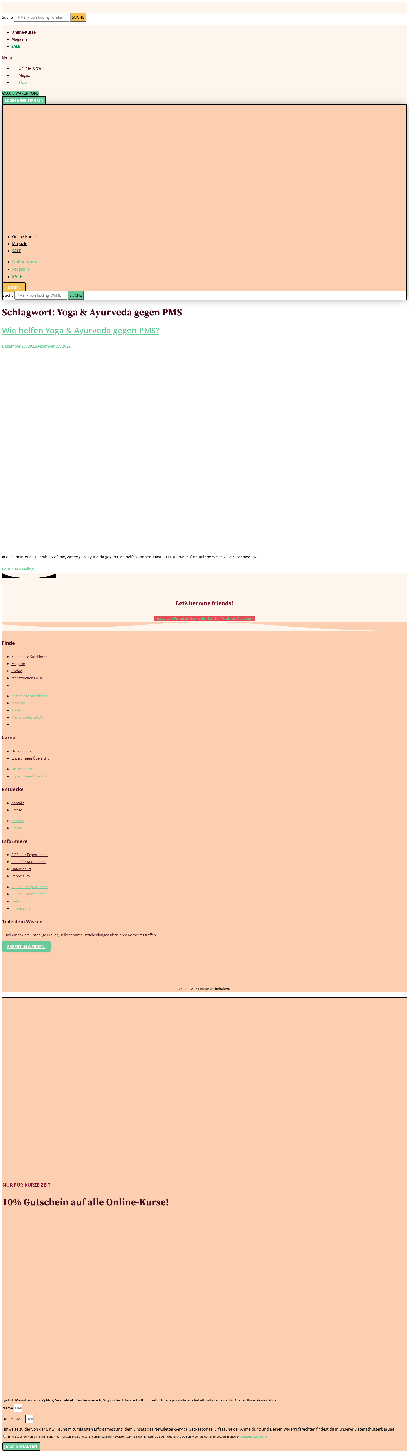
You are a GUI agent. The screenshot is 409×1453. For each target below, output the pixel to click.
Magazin (19, 39)
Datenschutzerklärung (253, 1436)
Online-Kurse (23, 32)
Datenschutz (21, 868)
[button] (204, 57)
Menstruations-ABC (27, 678)
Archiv (16, 670)
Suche (7, 17)
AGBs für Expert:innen (29, 854)
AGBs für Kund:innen (28, 861)
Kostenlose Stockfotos (29, 656)
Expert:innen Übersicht (30, 758)
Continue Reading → (20, 569)
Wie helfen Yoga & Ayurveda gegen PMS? (80, 330)
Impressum (20, 876)
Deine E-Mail (13, 1419)
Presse (16, 810)
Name (8, 1408)
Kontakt (17, 802)
